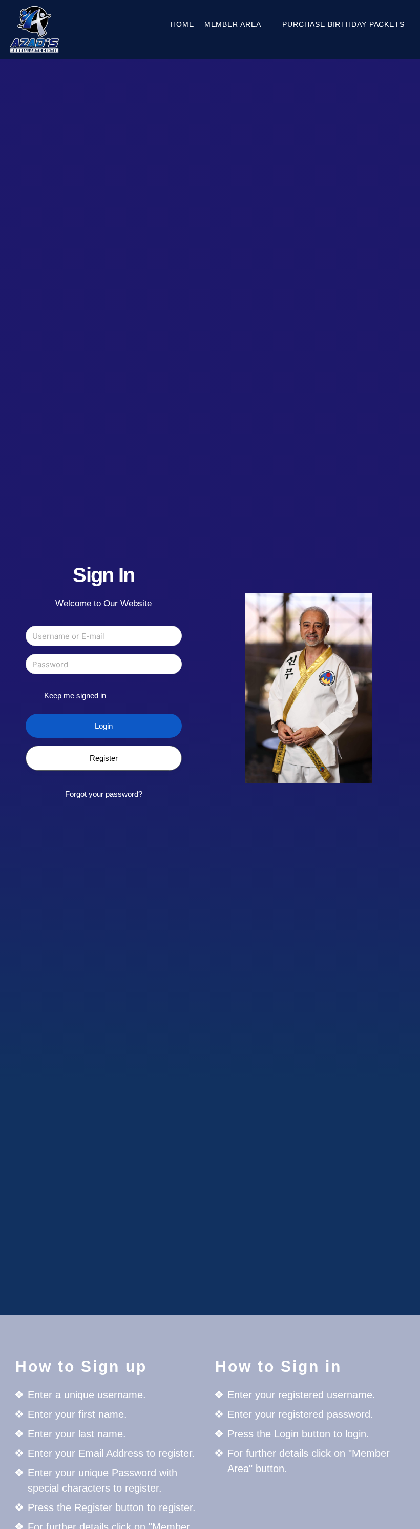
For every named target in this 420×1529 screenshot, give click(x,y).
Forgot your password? (103, 794)
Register (104, 758)
